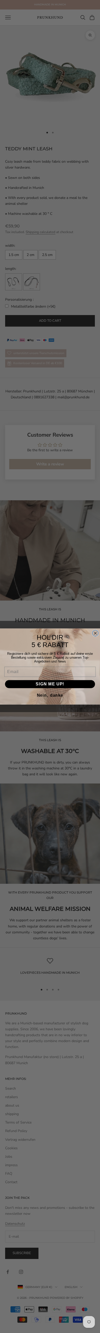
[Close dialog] (95, 633)
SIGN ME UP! (50, 684)
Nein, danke (50, 695)
